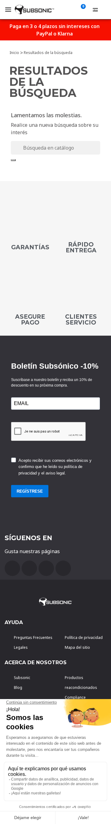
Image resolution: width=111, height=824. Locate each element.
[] (13, 160)
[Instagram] (63, 568)
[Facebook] (12, 568)
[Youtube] (29, 568)
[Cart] (82, 10)
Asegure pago (30, 319)
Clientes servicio (81, 319)
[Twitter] (46, 568)
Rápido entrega (81, 247)
